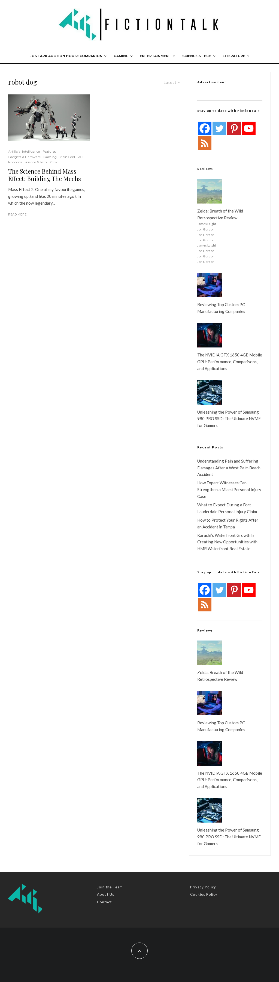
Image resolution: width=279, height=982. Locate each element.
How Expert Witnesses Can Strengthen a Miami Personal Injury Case (229, 489)
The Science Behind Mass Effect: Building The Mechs (44, 175)
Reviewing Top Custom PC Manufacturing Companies (221, 308)
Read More (17, 214)
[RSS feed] (204, 143)
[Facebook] (204, 128)
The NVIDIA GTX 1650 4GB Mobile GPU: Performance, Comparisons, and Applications (229, 361)
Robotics (15, 162)
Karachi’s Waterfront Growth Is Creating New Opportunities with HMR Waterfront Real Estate (227, 542)
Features (49, 151)
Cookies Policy (203, 894)
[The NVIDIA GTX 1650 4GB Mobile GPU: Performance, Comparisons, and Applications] (209, 335)
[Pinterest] (234, 128)
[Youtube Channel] (249, 128)
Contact (104, 902)
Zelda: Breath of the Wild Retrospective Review (220, 214)
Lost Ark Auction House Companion (65, 56)
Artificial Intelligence (24, 151)
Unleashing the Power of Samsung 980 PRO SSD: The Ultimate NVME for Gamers (229, 419)
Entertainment (155, 56)
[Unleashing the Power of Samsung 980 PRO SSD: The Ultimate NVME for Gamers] (209, 392)
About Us (105, 894)
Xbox (53, 162)
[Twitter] (219, 128)
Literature (234, 56)
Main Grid (67, 157)
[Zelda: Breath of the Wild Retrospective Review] (209, 191)
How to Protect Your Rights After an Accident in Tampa (227, 523)
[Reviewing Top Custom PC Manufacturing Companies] (209, 285)
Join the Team (110, 887)
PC (80, 157)
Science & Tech (196, 56)
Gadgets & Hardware (24, 157)
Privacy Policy (203, 887)
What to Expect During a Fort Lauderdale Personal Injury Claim (227, 508)
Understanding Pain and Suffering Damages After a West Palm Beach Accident (228, 467)
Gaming (121, 56)
